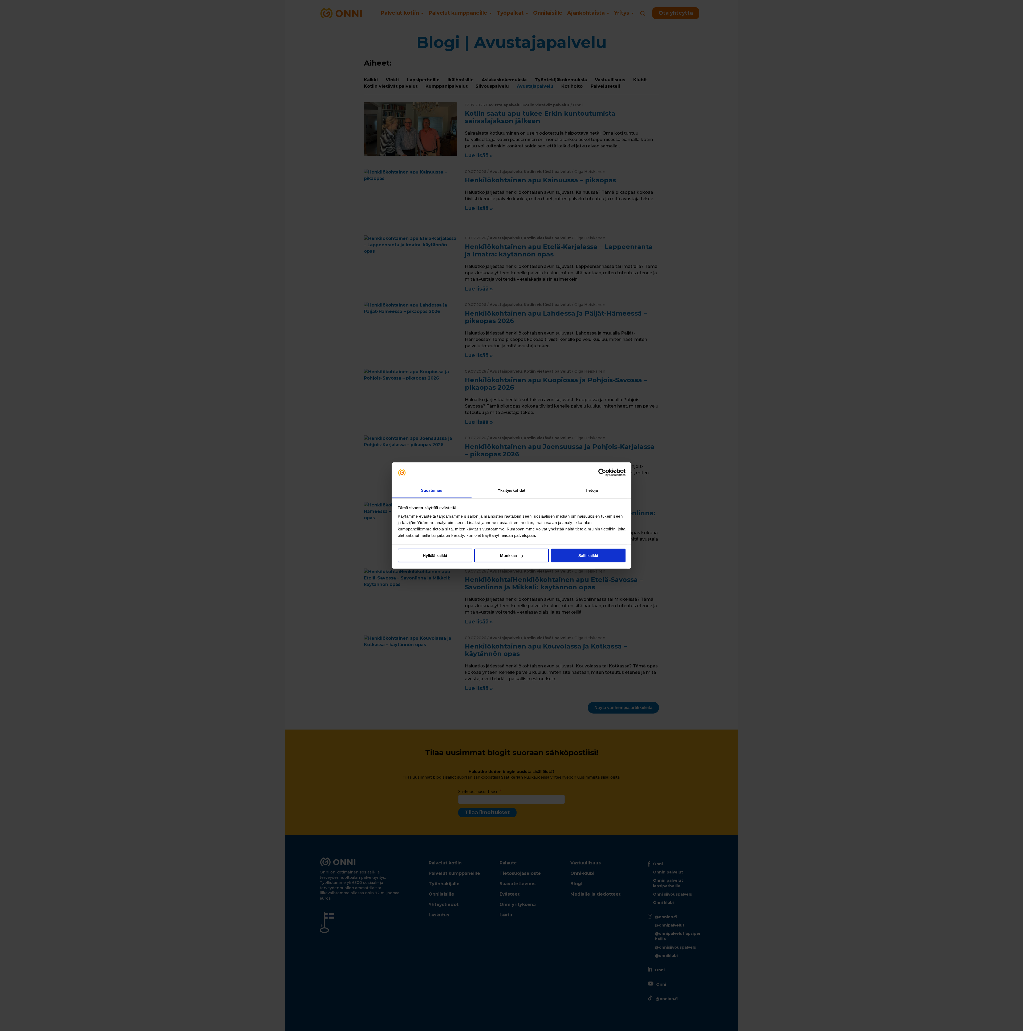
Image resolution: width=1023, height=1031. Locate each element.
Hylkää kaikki (435, 555)
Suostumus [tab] (432, 490)
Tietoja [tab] (591, 490)
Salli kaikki (588, 555)
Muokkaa (508, 555)
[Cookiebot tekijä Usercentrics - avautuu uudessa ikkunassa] (602, 473)
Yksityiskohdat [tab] (511, 490)
